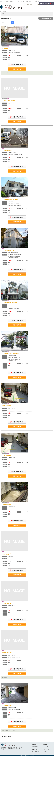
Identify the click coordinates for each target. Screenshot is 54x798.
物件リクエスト (35, 751)
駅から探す (34, 749)
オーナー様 (29, 4)
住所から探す (35, 746)
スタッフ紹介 (46, 749)
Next (25, 186)
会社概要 (39, 4)
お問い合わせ (49, 4)
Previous (3, 186)
